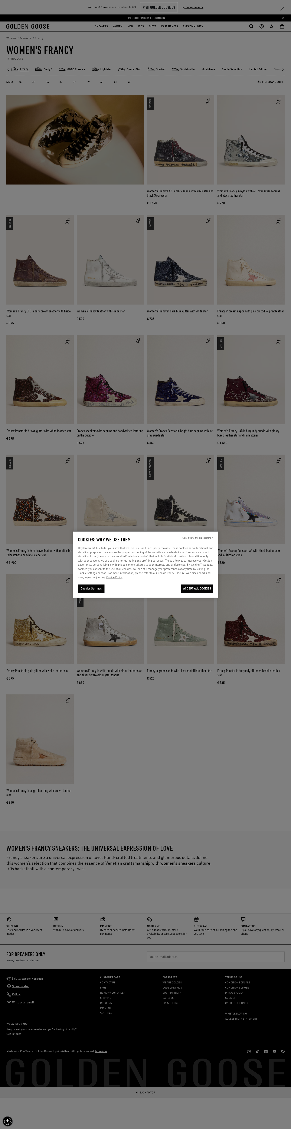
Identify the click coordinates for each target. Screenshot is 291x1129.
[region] (145, 564)
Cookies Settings (91, 588)
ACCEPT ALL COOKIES (197, 588)
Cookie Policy (114, 577)
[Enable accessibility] (8, 1121)
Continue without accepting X (197, 537)
